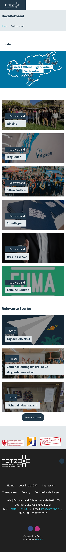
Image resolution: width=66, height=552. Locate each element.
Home (5, 26)
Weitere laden (33, 417)
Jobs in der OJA (28, 485)
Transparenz (9, 492)
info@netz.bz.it (50, 509)
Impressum (48, 485)
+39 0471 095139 (18, 509)
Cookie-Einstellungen (47, 492)
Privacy (25, 492)
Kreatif (39, 539)
